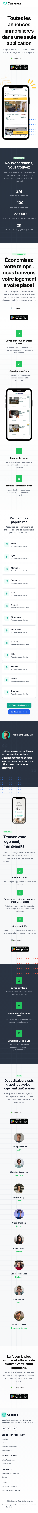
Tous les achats (20, 712)
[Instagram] (9, 1428)
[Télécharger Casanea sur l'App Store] (19, 59)
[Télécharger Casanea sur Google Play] (19, 67)
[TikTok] (15, 1428)
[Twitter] (4, 1428)
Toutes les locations (20, 705)
